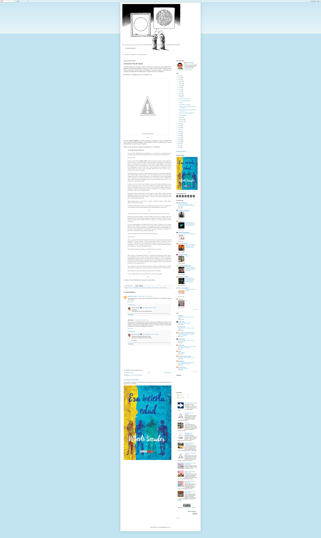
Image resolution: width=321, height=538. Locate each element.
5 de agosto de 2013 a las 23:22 (145, 296)
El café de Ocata (182, 367)
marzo (180, 85)
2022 (179, 139)
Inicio (149, 372)
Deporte (141, 287)
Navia (153, 287)
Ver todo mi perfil (188, 69)
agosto (180, 95)
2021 (179, 137)
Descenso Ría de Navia (184, 98)
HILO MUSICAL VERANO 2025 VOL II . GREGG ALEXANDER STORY (190, 246)
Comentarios (181, 397)
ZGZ (186, 300)
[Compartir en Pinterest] (142, 286)
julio (180, 93)
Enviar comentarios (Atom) (136, 375)
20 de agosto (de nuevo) (183, 368)
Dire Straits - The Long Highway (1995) (186, 357)
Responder (130, 301)
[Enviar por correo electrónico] (136, 286)
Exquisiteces (181, 221)
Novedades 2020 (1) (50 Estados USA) (190, 482)
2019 (179, 133)
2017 (179, 129)
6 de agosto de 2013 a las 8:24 (149, 307)
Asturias (130, 287)
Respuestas (132, 305)
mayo (180, 89)
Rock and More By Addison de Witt (186, 332)
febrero (181, 83)
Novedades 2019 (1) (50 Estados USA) (190, 464)
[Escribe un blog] (137, 286)
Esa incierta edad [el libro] (131, 379)
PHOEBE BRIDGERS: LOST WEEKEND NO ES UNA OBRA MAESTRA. (190, 224)
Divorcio (181, 102)
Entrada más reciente (129, 372)
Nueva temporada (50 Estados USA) (189, 444)
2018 (179, 131)
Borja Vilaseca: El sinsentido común (188, 434)
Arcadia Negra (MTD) (183, 276)
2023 (179, 141)
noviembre (181, 119)
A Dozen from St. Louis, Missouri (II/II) (189, 492)
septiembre (181, 115)
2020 (179, 135)
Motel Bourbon (181, 339)
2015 (179, 125)
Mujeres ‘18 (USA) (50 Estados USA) (189, 472)
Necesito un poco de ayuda (190, 403)
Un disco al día (181, 326)
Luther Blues (181, 345)
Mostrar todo (195, 309)
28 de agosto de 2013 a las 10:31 (141, 320)
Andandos (180, 299)
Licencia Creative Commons (189, 507)
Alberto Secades (136, 307)
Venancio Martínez (163, 287)
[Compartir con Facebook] (140, 286)
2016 (179, 127)
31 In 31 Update (181, 352)
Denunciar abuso (181, 151)
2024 (179, 143)
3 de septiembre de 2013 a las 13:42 (150, 334)
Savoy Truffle (181, 321)
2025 (179, 145)
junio (180, 91)
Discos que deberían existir (184, 356)
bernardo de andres (132, 296)
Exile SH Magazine (182, 202)
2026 (179, 147)
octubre (181, 117)
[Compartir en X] (139, 286)
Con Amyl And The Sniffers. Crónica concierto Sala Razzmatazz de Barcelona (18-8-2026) (186, 205)
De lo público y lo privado (184, 104)
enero (180, 81)
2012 (179, 77)
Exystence (180, 315)
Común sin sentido (182, 254)
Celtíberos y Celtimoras (183, 210)
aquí (140, 74)
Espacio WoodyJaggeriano (184, 265)
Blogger (168, 527)
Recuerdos (157, 287)
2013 (179, 79)
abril (180, 87)
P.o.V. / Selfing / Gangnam (185, 100)
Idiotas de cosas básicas (190, 233)
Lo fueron (187, 211)
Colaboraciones (135, 287)
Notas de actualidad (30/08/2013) (186, 113)
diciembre (181, 121)
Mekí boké (181, 96)
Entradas (180, 395)
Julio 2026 (187, 255)
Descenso (145, 287)
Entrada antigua (167, 372)
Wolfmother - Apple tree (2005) (184, 323)
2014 (179, 123)
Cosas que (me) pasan (183, 288)
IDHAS (179, 351)
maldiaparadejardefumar (184, 232)
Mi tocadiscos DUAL (183, 243)
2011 (179, 75)
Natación (149, 287)
